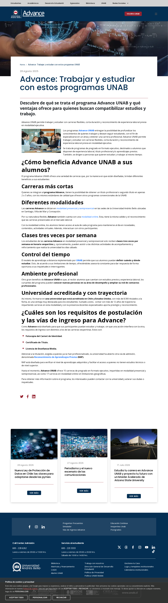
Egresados (74, 3)
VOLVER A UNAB (133, 14)
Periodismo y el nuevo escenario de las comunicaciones (78, 472)
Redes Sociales (119, 3)
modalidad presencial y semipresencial (75, 208)
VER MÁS (34, 493)
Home (22, 65)
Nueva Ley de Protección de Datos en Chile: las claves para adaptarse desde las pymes (34, 474)
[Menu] (156, 14)
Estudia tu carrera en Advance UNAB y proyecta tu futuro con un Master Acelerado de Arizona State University (133, 475)
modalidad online (89, 216)
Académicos (33, 3)
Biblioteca (90, 3)
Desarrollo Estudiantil (54, 3)
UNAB (103, 3)
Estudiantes (16, 3)
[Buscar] (151, 13)
